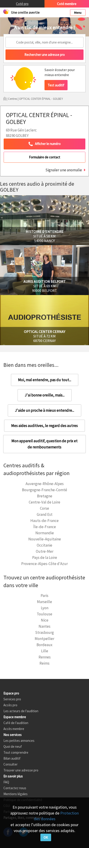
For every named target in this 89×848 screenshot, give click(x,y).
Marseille (44, 601)
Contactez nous (14, 788)
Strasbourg (44, 632)
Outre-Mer (44, 551)
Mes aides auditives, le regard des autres (44, 425)
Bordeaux (44, 644)
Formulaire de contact (44, 157)
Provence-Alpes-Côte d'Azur (44, 563)
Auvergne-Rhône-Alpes (45, 483)
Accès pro (10, 705)
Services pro (12, 699)
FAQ (6, 782)
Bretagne (44, 496)
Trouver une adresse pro (20, 770)
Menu (77, 12)
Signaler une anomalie (63, 169)
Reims (44, 663)
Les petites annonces (18, 740)
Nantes (44, 626)
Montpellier (44, 638)
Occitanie (44, 545)
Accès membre (13, 729)
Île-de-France (44, 526)
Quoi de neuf (12, 746)
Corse (44, 508)
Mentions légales (15, 794)
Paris (44, 595)
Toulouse (44, 614)
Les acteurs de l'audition (20, 711)
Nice (44, 620)
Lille (44, 650)
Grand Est (44, 514)
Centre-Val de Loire (44, 502)
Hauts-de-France (44, 520)
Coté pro (22, 4)
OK (46, 837)
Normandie (44, 532)
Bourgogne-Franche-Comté (44, 489)
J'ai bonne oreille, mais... (45, 395)
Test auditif (56, 85)
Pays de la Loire (44, 557)
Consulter (10, 764)
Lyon (44, 607)
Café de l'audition (15, 723)
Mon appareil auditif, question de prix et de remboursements (44, 444)
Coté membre (66, 4)
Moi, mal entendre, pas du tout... (44, 379)
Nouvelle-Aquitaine (44, 539)
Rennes (45, 657)
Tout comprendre (15, 752)
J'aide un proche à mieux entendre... (44, 410)
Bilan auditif (12, 758)
